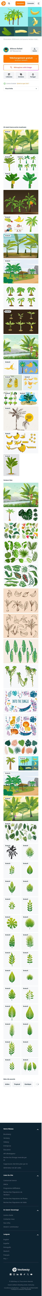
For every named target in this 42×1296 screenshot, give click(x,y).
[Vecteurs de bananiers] (20, 337)
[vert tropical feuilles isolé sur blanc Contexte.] (11, 964)
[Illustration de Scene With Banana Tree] (20, 362)
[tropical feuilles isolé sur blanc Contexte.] (11, 1249)
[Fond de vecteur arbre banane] (20, 261)
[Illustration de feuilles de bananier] (20, 141)
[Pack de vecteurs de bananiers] (20, 312)
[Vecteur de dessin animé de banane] (20, 218)
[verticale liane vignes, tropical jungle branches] (20, 755)
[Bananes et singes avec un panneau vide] (20, 239)
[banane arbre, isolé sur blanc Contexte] (10, 842)
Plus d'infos (9, 87)
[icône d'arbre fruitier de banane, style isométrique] (10, 561)
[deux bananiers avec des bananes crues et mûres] (20, 196)
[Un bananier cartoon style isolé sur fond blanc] (9, 162)
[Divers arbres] (27, 429)
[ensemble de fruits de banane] (20, 489)
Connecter (30, 3)
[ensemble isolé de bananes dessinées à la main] (11, 429)
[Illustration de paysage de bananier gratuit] (20, 287)
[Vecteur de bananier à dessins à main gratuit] (20, 680)
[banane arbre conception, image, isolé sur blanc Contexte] (11, 946)
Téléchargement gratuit (21, 59)
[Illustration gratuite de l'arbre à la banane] (13, 445)
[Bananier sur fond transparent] (11, 512)
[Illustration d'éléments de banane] (13, 857)
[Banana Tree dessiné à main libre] (20, 465)
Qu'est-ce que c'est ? (23, 83)
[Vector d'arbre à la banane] (14, 178)
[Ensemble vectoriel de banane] (13, 398)
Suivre (35, 51)
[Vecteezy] (3, 3)
